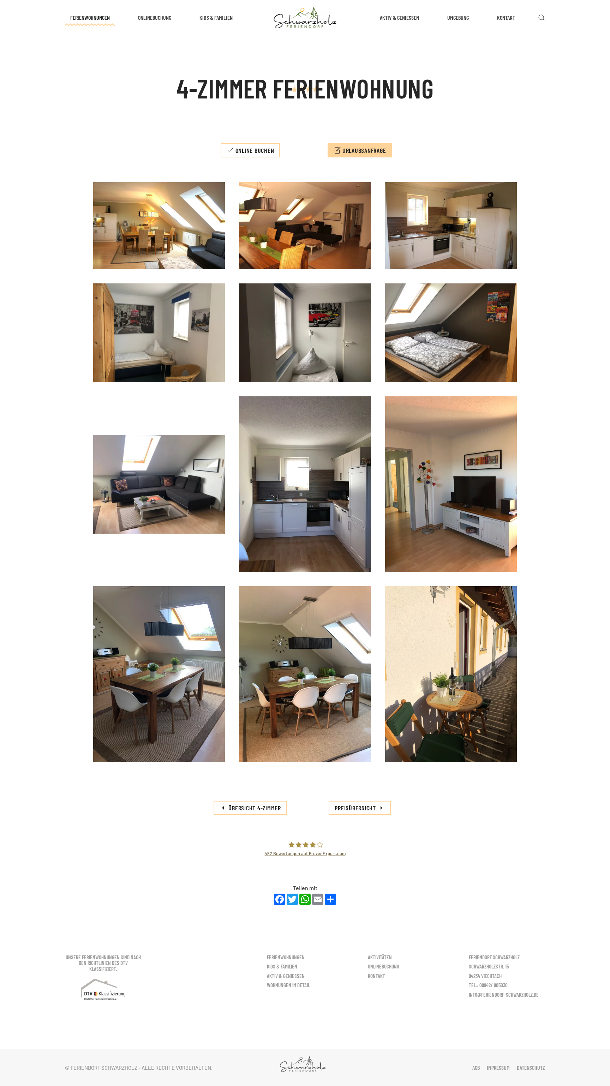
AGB (476, 1067)
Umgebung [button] (458, 17)
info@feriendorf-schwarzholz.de (504, 994)
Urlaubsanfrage (364, 150)
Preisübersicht (355, 808)
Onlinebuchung (154, 17)
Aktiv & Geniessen (399, 17)
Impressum (498, 1067)
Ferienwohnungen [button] (90, 17)
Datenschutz (531, 1067)
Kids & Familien (216, 17)
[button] (541, 17)
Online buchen (254, 150)
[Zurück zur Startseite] (305, 17)
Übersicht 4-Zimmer (254, 808)
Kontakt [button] (506, 17)
